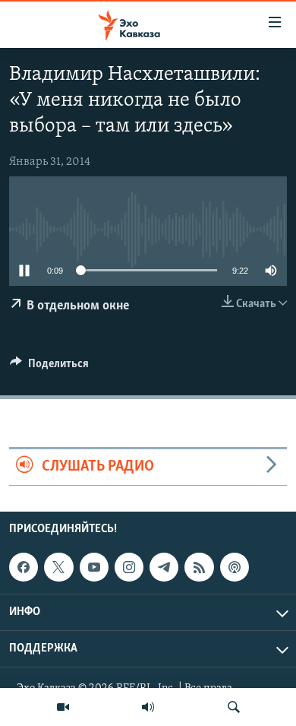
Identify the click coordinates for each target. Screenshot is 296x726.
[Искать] (234, 707)
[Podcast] (234, 567)
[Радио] (148, 707)
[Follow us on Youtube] (94, 567)
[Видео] (63, 707)
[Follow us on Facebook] (23, 567)
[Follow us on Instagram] (129, 567)
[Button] (49, 367)
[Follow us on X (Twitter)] (58, 567)
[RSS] (198, 567)
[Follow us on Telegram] (164, 567)
